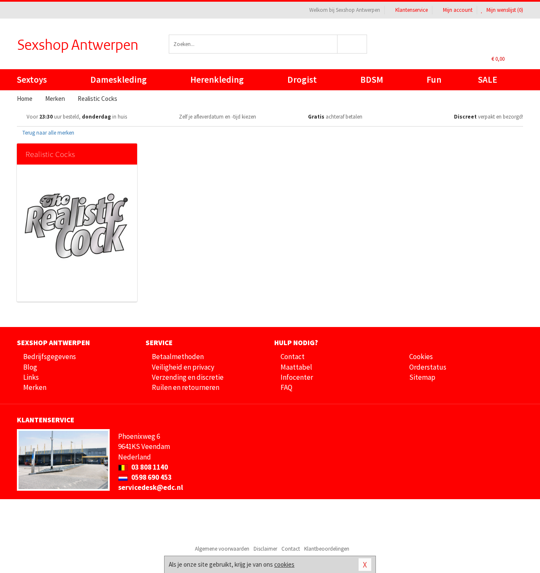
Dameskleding (118, 79)
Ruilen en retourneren (185, 387)
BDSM (371, 79)
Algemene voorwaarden (222, 548)
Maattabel (296, 367)
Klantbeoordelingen (326, 548)
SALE (487, 79)
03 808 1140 (149, 467)
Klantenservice (411, 10)
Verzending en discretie (188, 377)
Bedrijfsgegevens (49, 356)
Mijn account (457, 10)
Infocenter (297, 377)
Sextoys (32, 79)
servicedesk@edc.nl (150, 487)
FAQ (286, 387)
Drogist (302, 79)
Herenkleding (217, 79)
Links (31, 377)
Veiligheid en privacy (183, 367)
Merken (34, 387)
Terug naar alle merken (47, 132)
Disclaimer (265, 548)
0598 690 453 (151, 477)
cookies (284, 564)
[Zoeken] (352, 44)
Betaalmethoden (178, 356)
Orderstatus (427, 367)
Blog (30, 367)
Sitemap (422, 377)
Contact (293, 356)
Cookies (421, 356)
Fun (434, 79)
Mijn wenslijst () (504, 10)
